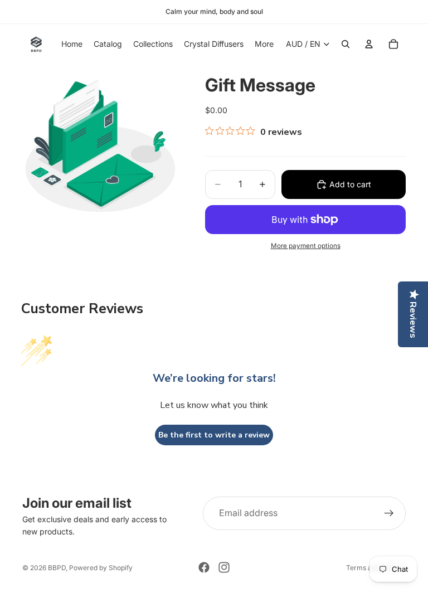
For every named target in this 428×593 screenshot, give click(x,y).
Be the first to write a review (214, 435)
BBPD (57, 567)
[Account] (369, 44)
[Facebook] (204, 567)
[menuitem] (264, 44)
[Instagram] (224, 567)
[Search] (345, 44)
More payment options (306, 246)
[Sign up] (389, 513)
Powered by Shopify (101, 567)
